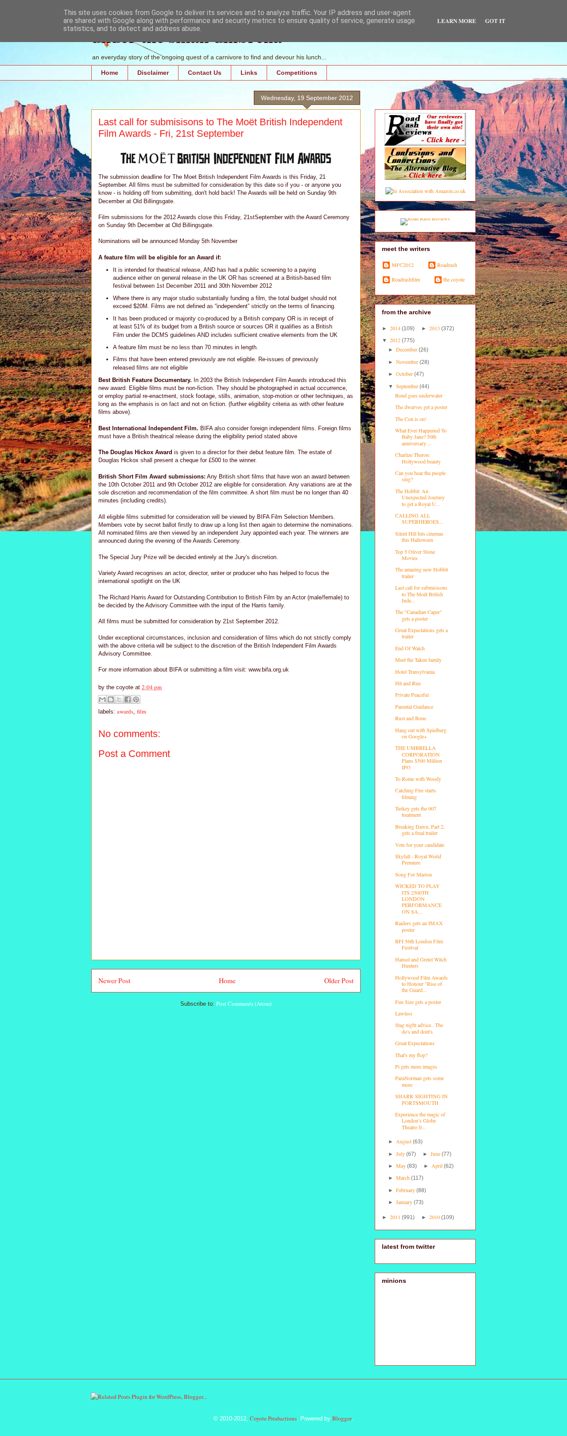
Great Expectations (415, 1042)
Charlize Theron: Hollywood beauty (418, 457)
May (401, 1165)
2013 (435, 328)
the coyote (454, 279)
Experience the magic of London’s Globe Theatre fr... (420, 1121)
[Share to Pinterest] (136, 699)
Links (249, 72)
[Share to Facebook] (127, 699)
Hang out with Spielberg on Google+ (421, 733)
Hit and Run (408, 683)
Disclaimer (153, 72)
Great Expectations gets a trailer (421, 633)
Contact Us (204, 72)
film (141, 711)
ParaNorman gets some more (419, 1081)
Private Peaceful (412, 694)
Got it (495, 20)
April (437, 1165)
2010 (435, 1216)
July (401, 1153)
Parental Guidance (414, 706)
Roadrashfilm (406, 279)
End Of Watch (410, 648)
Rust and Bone (410, 718)
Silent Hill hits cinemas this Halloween (419, 536)
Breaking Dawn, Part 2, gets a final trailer (420, 829)
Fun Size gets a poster (418, 1001)
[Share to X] (119, 699)
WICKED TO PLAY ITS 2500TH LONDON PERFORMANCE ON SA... (418, 898)
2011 (396, 1216)
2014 (396, 328)
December (407, 349)
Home (109, 72)
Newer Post (114, 980)
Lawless (403, 1013)
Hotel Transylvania (415, 671)
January (405, 1201)
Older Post (338, 980)
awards (125, 711)
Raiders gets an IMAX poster (419, 926)
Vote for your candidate (419, 844)
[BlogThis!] (110, 699)
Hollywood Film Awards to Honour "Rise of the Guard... (421, 984)
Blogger (342, 1418)
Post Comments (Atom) (244, 1004)
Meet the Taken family (418, 659)
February (406, 1189)
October (405, 373)
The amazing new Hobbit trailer (421, 572)
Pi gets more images (416, 1066)
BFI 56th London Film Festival (419, 944)
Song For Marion (413, 874)
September (407, 386)
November (407, 361)
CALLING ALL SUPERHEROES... (419, 518)
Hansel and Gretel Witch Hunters (421, 962)
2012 (396, 340)
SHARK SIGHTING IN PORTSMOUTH (421, 1099)
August (404, 1141)
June (436, 1153)
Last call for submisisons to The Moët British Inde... (421, 594)
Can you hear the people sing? (420, 476)
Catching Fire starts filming (415, 793)
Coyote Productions (273, 1418)
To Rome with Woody (418, 778)
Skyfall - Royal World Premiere (418, 859)
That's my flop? (411, 1054)
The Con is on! (411, 418)
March (403, 1177)
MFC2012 (403, 265)
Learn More (456, 20)
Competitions (296, 72)
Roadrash (447, 265)
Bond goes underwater (419, 395)
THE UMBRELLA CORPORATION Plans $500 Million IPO (418, 757)
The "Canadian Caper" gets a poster (418, 614)
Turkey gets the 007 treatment (415, 811)
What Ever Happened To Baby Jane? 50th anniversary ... (421, 437)
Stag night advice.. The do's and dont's (419, 1028)
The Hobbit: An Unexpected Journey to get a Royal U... (420, 497)
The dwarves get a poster (421, 406)
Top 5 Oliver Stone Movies (415, 554)
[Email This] (102, 699)
